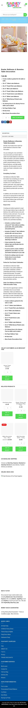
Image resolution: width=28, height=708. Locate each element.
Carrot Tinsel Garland (7, 366)
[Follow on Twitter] (15, 11)
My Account (4, 666)
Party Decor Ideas (6, 634)
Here (18, 113)
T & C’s (3, 651)
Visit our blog (4, 672)
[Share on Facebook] (2, 122)
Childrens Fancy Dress (7, 628)
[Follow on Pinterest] (17, 11)
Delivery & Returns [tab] (8, 136)
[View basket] (25, 5)
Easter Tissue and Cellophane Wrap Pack (21, 404)
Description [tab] (5, 133)
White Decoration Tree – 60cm (7, 437)
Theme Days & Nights (7, 631)
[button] (2, 5)
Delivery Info (4, 674)
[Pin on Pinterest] (10, 122)
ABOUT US (4, 649)
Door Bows (4, 695)
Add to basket (17, 117)
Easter (19, 19)
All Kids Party (4, 625)
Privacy (3, 654)
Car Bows (3, 692)
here (17, 613)
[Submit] (25, 14)
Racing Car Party (5, 697)
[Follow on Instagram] (12, 11)
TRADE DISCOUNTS (7, 657)
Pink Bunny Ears (7, 402)
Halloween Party (5, 637)
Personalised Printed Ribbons (9, 689)
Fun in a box (4, 686)
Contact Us (4, 669)
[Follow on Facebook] (9, 11)
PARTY (7, 19)
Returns (3, 677)
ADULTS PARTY (13, 19)
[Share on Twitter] (5, 122)
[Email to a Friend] (8, 122)
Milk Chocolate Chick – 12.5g (21, 437)
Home (3, 19)
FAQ (2, 646)
